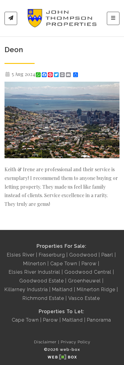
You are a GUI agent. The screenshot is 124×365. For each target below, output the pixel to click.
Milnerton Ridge (96, 289)
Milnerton (34, 263)
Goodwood (83, 255)
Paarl (107, 255)
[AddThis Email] (69, 74)
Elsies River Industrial (34, 272)
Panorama (99, 320)
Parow (89, 263)
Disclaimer (45, 341)
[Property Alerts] (11, 18)
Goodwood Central (87, 272)
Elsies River (21, 255)
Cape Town (63, 263)
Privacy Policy (75, 341)
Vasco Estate (84, 298)
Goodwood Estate (41, 281)
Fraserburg (52, 255)
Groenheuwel (84, 281)
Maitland (62, 289)
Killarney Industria (26, 289)
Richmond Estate (43, 298)
